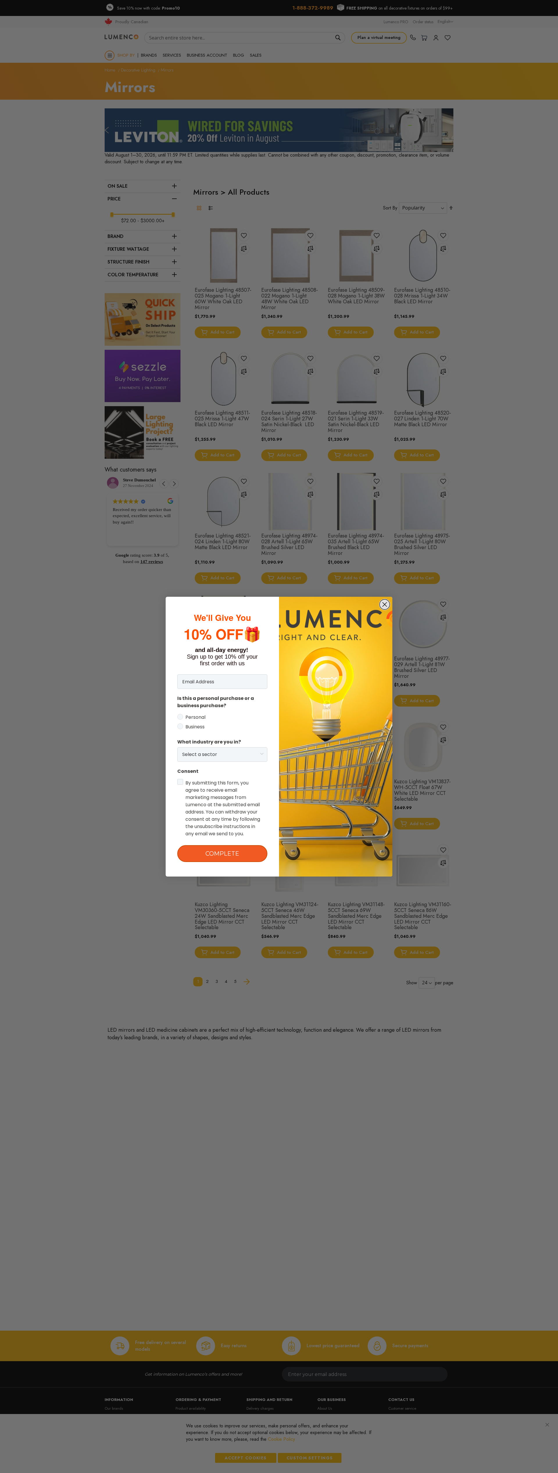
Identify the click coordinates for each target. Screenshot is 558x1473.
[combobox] (220, 754)
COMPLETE (222, 853)
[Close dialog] (384, 604)
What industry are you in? (209, 742)
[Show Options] (262, 754)
